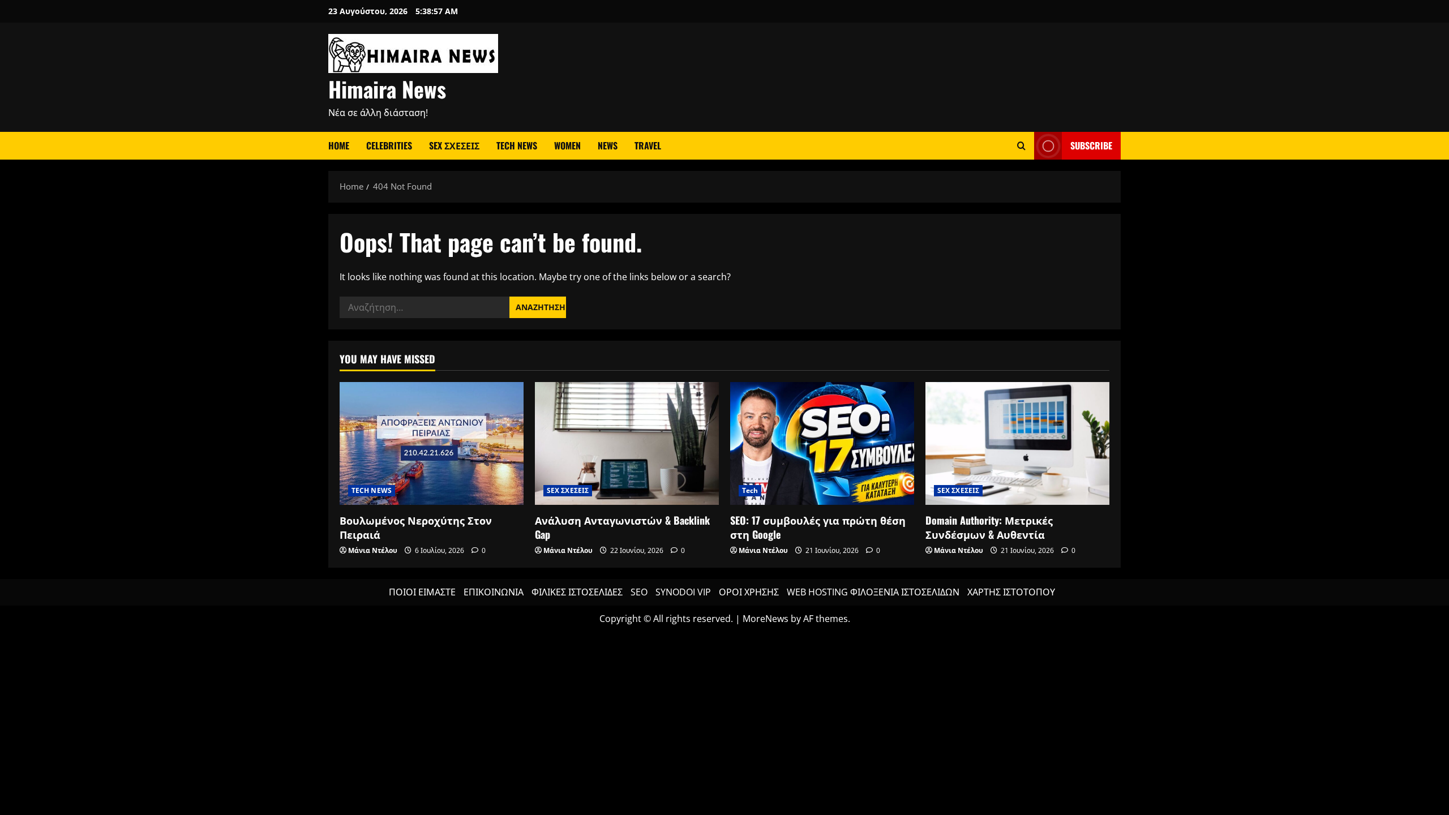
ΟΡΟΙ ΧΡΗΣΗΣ (749, 592)
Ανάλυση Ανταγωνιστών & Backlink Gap (622, 527)
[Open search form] (1021, 146)
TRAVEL (648, 145)
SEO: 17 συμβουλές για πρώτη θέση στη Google (818, 527)
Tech (750, 490)
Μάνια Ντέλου (372, 550)
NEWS (608, 145)
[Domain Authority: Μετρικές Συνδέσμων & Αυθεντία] (1017, 443)
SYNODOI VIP (683, 592)
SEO (639, 592)
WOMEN (567, 145)
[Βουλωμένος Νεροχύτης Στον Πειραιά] (432, 443)
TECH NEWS (516, 145)
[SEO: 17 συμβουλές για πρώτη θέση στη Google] (822, 443)
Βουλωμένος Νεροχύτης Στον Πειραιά (416, 527)
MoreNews (765, 618)
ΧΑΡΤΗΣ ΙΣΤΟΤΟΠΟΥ (1011, 592)
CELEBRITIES (389, 145)
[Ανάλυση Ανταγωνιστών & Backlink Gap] (627, 443)
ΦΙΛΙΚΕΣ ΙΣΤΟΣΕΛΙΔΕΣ (577, 592)
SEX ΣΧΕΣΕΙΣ (454, 145)
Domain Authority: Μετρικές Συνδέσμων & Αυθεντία (989, 527)
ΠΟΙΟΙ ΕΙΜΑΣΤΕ (422, 592)
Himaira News (387, 89)
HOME (338, 145)
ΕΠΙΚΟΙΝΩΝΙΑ (494, 592)
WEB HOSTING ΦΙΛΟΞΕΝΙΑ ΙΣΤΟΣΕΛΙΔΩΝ (873, 592)
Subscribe (1091, 145)
